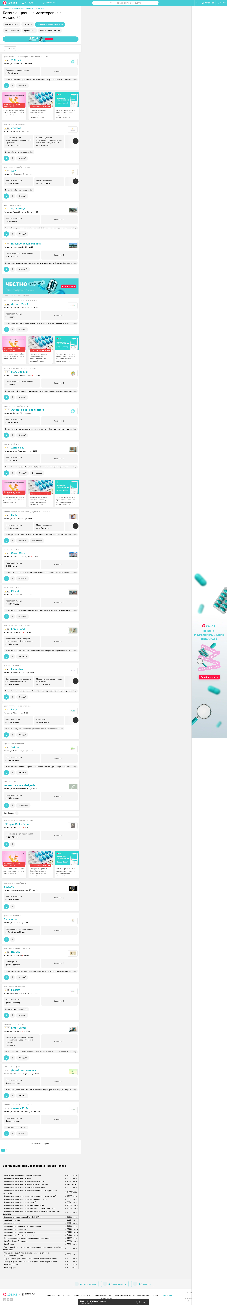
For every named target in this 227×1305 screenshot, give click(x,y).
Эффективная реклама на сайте (17, 295)
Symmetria (10, 919)
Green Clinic (18, 553)
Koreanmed (18, 629)
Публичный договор (141, 1295)
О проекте (51, 1295)
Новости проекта (63, 1295)
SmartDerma (18, 1027)
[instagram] (4, 1299)
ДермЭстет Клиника (23, 1070)
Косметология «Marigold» (19, 785)
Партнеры (155, 1295)
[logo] (10, 3)
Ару (13, 170)
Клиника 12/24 (20, 1108)
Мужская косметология (50, 30)
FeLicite (15, 990)
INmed (15, 591)
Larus (14, 709)
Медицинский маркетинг (101, 1295)
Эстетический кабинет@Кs (27, 409)
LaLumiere (17, 669)
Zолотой (16, 128)
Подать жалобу (166, 1295)
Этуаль (15, 952)
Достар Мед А (19, 304)
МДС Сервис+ (19, 371)
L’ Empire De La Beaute (17, 824)
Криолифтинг (29, 30)
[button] (10, 48)
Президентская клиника (26, 243)
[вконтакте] (11, 1299)
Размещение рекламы (81, 1295)
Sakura (15, 747)
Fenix (14, 515)
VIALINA (16, 60)
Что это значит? (86, 1303)
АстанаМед (18, 208)
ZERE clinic (17, 447)
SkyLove (9, 886)
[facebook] (8, 1299)
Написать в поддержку (109, 1298)
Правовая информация (122, 1295)
